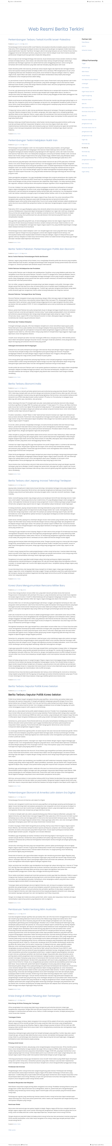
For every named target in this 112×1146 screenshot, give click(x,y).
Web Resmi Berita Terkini (56, 29)
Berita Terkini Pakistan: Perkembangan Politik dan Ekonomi (41, 249)
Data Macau (85, 42)
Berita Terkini (17, 134)
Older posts (12, 1130)
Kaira (19, 1144)
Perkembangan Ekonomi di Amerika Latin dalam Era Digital (41, 792)
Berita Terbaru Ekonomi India (24, 383)
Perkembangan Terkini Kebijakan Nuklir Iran (32, 140)
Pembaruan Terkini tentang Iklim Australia (32, 909)
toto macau (85, 163)
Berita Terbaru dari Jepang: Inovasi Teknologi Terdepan (39, 480)
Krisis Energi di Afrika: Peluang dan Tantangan (34, 996)
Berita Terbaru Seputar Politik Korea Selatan (33, 686)
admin (26, 44)
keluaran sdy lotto (87, 168)
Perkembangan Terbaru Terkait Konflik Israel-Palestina (39, 39)
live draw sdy (86, 151)
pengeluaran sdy (87, 131)
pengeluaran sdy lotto (88, 159)
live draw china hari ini (88, 111)
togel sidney (85, 172)
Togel (83, 63)
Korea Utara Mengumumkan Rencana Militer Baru (36, 585)
